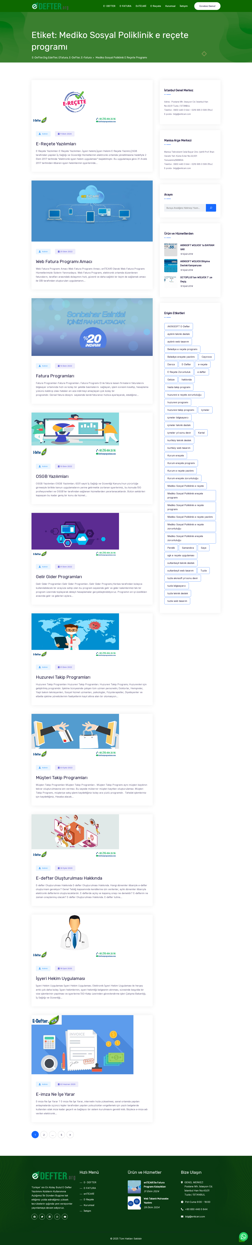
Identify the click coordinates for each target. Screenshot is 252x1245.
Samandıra (188, 547)
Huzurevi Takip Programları (63, 677)
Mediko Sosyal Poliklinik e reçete (185, 485)
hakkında (187, 379)
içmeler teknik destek (179, 425)
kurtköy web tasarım (178, 447)
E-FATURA (125, 6)
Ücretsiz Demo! (207, 6)
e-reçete (202, 364)
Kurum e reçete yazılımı (180, 470)
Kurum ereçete (175, 455)
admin (45, 134)
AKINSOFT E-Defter (178, 326)
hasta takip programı (178, 387)
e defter (201, 372)
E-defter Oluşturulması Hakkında (69, 878)
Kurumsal (170, 6)
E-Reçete (155, 6)
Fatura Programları (55, 376)
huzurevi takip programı (180, 409)
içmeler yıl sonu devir (179, 432)
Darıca (171, 364)
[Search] (211, 208)
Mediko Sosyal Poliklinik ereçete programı (185, 495)
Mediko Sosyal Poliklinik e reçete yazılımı (190, 516)
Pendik (171, 547)
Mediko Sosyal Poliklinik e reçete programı (185, 507)
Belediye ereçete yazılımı (181, 356)
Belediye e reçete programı (182, 349)
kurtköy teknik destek (179, 440)
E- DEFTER (109, 6)
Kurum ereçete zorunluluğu (182, 478)
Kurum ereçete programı (181, 463)
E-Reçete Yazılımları (56, 143)
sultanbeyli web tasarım (180, 570)
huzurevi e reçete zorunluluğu (184, 394)
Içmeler (205, 409)
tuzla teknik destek (177, 593)
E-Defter (186, 364)
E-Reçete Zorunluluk (178, 372)
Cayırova (207, 356)
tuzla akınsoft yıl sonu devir (182, 578)
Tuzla (204, 570)
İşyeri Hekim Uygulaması (60, 978)
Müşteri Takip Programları (62, 777)
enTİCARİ (141, 6)
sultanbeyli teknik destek (180, 563)
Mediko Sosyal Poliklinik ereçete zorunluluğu (185, 538)
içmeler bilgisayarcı (177, 417)
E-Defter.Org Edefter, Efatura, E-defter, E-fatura (62, 57)
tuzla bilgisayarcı (176, 585)
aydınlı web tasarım (178, 341)
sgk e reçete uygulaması (180, 555)
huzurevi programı (177, 402)
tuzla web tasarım (177, 600)
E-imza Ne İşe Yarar (55, 1094)
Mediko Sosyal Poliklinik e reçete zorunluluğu (185, 526)
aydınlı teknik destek (178, 334)
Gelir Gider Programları (59, 576)
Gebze (171, 379)
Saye (203, 547)
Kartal (201, 432)
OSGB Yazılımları (52, 476)
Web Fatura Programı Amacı (64, 261)
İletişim (184, 6)
